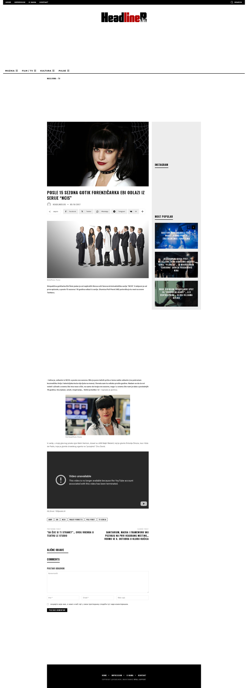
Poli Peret (90, 519)
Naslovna (51, 78)
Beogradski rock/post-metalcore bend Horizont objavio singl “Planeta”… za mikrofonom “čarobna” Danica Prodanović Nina (176, 264)
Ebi (57, 519)
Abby (50, 519)
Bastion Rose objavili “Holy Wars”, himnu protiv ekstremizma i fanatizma (176, 235)
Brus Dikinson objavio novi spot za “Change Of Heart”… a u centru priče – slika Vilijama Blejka (176, 293)
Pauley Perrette (76, 519)
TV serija (102, 519)
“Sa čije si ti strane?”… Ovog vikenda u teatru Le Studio (70, 534)
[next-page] (193, 227)
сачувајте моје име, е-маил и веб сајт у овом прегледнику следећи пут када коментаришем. (89, 604)
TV (59, 78)
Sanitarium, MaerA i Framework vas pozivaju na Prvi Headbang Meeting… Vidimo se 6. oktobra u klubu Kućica (126, 535)
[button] (236, 2)
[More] (142, 211)
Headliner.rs (59, 204)
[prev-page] (189, 227)
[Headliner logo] (124, 17)
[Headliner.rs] (49, 204)
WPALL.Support (140, 679)
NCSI (64, 519)
